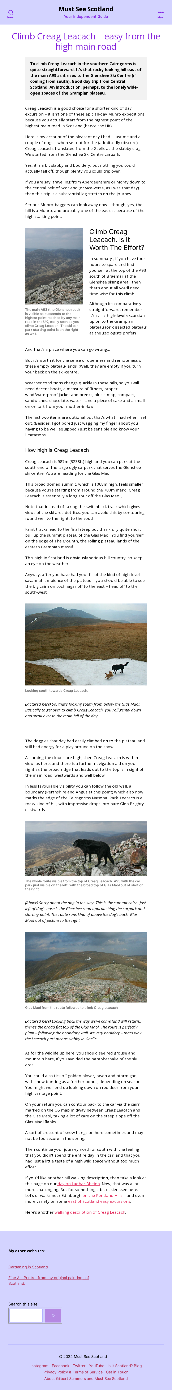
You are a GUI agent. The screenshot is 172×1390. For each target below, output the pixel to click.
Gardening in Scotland (28, 1267)
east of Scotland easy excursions (99, 1201)
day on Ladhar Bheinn (78, 1183)
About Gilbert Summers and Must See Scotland (86, 1378)
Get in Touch (117, 1372)
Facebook (60, 1366)
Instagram (39, 1366)
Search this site (23, 1304)
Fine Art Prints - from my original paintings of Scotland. (48, 1281)
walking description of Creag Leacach (90, 1212)
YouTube (96, 1366)
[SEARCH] (53, 1315)
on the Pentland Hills (102, 1195)
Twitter (79, 1366)
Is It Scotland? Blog (125, 1366)
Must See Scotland (86, 9)
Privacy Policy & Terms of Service (73, 1372)
